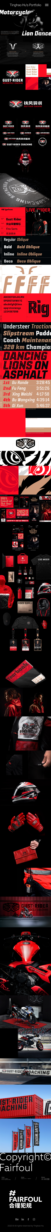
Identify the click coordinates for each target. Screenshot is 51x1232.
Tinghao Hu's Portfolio (25, 5)
